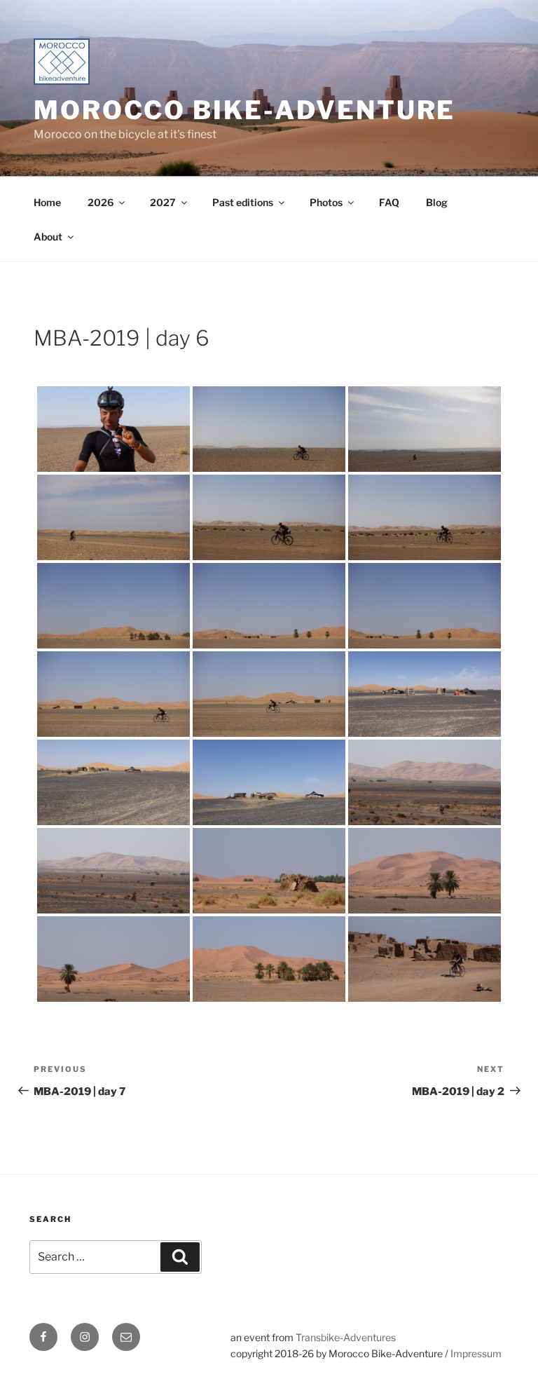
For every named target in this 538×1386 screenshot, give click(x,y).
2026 (100, 202)
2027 (163, 202)
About (48, 237)
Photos (326, 202)
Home (47, 202)
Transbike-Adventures (346, 1337)
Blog (437, 202)
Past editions (242, 202)
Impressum (476, 1353)
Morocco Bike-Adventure (244, 110)
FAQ (389, 202)
